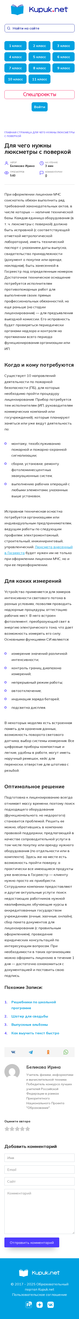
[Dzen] (39, 1305)
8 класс (39, 68)
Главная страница (18, 132)
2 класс (39, 45)
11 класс (39, 79)
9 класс (63, 68)
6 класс (63, 57)
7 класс (15, 68)
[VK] (50, 1305)
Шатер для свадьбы (29, 1016)
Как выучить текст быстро (35, 1033)
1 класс (15, 45)
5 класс (39, 57)
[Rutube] (28, 1305)
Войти (39, 107)
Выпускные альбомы (29, 1024)
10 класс (15, 79)
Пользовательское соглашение (39, 1294)
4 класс (15, 57)
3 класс (63, 45)
